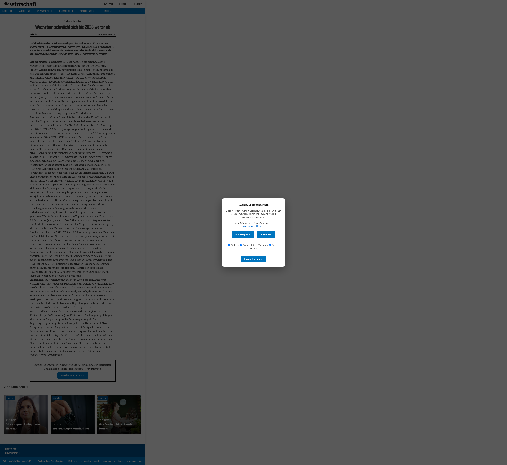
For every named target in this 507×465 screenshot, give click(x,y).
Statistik (235, 245)
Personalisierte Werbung (255, 245)
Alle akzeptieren (243, 234)
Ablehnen (266, 234)
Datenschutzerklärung (253, 226)
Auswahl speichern (253, 259)
